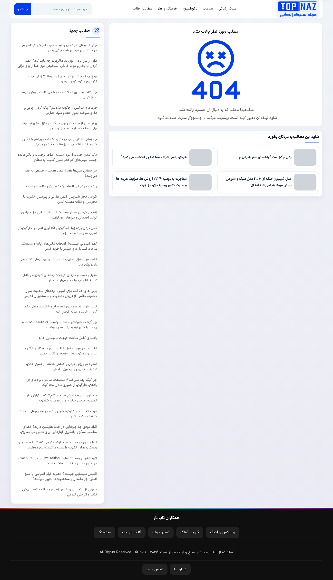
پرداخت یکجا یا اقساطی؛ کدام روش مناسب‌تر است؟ (60, 186)
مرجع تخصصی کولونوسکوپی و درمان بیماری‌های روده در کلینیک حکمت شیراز (57, 414)
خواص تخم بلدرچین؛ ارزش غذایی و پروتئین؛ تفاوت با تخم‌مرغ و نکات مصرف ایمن (60, 199)
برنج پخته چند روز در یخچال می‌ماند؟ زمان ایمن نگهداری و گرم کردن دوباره (62, 79)
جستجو (22, 9)
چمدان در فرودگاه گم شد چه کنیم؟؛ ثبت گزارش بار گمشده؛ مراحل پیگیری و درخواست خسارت (62, 398)
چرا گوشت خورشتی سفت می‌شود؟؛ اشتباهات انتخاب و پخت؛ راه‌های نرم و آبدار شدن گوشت (59, 325)
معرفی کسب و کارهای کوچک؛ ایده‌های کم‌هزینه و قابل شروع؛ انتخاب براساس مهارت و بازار (59, 278)
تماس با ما (155, 569)
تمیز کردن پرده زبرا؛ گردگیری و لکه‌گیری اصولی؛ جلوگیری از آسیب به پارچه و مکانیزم (57, 231)
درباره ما (180, 569)
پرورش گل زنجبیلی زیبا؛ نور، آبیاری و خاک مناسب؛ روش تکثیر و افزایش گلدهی (59, 492)
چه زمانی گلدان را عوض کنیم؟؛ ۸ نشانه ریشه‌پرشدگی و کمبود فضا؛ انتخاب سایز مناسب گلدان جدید (59, 142)
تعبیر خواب (160, 532)
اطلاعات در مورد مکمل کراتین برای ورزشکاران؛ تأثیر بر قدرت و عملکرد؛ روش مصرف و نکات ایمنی (60, 351)
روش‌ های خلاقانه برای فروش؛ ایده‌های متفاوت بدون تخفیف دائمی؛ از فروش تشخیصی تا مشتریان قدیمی (60, 293)
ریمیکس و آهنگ (222, 532)
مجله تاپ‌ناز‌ (297, 9)
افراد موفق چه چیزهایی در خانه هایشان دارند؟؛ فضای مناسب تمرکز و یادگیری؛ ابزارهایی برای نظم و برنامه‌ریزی (58, 429)
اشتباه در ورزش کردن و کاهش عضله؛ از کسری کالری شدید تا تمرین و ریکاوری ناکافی (61, 366)
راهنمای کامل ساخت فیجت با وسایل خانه (68, 338)
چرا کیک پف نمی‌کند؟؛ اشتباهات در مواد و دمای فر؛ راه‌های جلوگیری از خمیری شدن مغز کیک (61, 382)
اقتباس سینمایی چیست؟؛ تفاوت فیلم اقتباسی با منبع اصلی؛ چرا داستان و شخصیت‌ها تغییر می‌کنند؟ (61, 476)
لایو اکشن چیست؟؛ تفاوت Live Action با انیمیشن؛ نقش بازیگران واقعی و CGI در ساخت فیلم (57, 461)
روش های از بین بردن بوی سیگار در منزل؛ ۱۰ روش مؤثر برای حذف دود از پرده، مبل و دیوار (59, 126)
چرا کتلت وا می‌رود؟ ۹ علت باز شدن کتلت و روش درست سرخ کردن (58, 95)
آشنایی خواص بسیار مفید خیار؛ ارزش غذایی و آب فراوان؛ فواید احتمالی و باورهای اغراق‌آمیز (58, 215)
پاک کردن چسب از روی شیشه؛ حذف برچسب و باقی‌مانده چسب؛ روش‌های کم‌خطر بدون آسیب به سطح (57, 157)
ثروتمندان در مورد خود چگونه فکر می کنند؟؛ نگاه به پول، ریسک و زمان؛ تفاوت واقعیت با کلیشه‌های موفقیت (57, 445)
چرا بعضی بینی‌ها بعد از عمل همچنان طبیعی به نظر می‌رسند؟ (61, 173)
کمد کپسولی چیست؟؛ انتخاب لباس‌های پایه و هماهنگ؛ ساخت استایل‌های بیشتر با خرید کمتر (59, 246)
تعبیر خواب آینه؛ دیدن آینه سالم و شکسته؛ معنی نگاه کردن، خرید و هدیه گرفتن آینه (60, 309)
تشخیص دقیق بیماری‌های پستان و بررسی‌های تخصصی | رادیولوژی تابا (57, 262)
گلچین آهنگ (189, 532)
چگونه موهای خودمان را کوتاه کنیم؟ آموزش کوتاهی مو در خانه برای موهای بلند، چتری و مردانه (59, 48)
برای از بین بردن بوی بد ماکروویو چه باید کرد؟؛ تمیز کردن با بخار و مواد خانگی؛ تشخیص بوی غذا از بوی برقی (57, 63)
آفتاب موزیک (131, 532)
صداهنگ (104, 532)
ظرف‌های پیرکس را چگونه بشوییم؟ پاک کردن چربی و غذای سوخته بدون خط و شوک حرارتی (60, 110)
